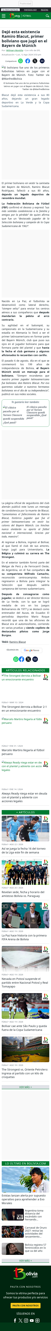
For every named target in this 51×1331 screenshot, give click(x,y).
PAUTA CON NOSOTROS (25, 1305)
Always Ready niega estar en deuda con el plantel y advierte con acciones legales (24, 797)
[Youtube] (32, 1319)
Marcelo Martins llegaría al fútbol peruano (23, 752)
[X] (21, 1319)
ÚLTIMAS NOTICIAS (10, 9)
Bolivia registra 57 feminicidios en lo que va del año (35, 1247)
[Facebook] (15, 1319)
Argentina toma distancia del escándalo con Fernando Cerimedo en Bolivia (34, 1218)
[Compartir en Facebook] (27, 60)
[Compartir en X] (35, 60)
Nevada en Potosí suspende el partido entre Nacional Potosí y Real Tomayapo (25, 982)
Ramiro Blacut (17, 642)
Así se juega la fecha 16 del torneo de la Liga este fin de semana (24, 850)
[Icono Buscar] (47, 15)
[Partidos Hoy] (37, 1319)
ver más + (25, 1260)
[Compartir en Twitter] (28, 659)
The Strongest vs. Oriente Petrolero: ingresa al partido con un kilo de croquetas (25, 1073)
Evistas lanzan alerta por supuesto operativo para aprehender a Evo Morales (24, 1199)
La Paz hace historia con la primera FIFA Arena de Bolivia (24, 937)
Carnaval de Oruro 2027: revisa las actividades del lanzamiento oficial (36, 1233)
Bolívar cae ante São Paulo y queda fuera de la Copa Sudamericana (24, 1028)
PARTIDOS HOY (30, 9)
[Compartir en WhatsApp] (20, 60)
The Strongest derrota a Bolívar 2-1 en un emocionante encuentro (24, 708)
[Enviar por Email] (42, 60)
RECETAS (44, 9)
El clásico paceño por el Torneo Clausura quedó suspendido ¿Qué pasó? (37, 412)
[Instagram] (26, 1319)
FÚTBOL (27, 15)
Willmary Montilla (14, 50)
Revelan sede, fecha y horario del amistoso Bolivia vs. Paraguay (23, 894)
